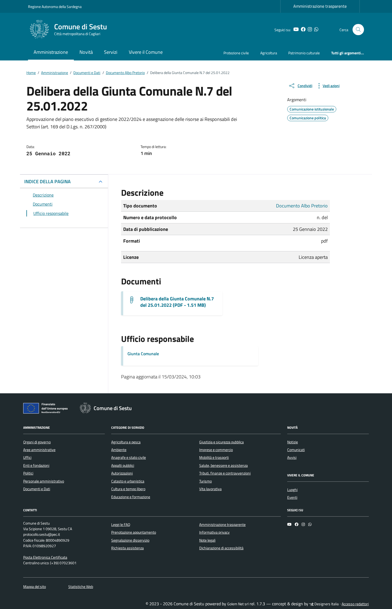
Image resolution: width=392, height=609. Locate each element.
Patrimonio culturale (304, 53)
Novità (86, 52)
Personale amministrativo (43, 481)
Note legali (207, 540)
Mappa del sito (34, 587)
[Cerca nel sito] (358, 29)
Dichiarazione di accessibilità (221, 548)
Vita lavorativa (210, 489)
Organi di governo (37, 442)
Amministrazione (51, 52)
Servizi (110, 52)
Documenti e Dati (36, 489)
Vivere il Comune (146, 52)
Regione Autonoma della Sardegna (55, 6)
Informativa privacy (214, 532)
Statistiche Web (80, 587)
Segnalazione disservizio (130, 540)
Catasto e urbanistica (127, 481)
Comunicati (296, 450)
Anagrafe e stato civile (128, 457)
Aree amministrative (39, 450)
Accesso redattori (355, 604)
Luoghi (292, 490)
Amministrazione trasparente (320, 6)
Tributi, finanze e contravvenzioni (225, 473)
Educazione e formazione (130, 497)
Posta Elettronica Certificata (45, 557)
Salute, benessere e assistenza (223, 465)
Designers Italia (326, 604)
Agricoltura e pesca (126, 442)
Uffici (27, 457)
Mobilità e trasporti (214, 457)
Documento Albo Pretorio (302, 205)
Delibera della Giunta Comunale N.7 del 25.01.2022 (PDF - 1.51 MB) (177, 302)
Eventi (292, 497)
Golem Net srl (238, 604)
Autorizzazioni (122, 473)
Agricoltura (268, 53)
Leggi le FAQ (120, 525)
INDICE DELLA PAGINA (47, 181)
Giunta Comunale (143, 353)
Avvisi (292, 457)
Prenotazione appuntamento (133, 532)
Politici (28, 473)
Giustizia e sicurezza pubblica (221, 442)
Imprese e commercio (216, 450)
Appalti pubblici (122, 465)
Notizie (292, 442)
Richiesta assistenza (127, 548)
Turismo (205, 481)
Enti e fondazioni (36, 465)
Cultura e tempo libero (128, 489)
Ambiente (118, 450)
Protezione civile (236, 53)
